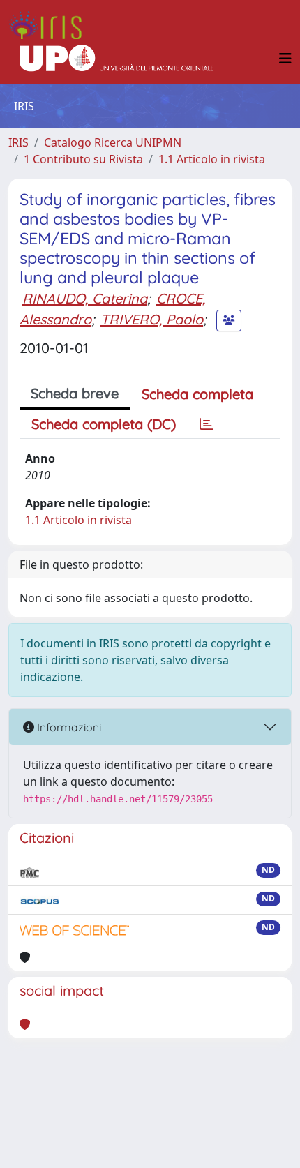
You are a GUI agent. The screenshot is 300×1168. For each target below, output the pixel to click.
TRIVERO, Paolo (151, 319)
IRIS (18, 142)
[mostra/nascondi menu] (285, 59)
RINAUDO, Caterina (84, 298)
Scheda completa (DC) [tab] (103, 424)
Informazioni (67, 727)
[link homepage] (50, 25)
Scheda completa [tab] (197, 394)
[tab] (206, 424)
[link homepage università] (116, 58)
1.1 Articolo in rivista (211, 159)
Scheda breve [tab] (75, 393)
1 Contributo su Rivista (83, 159)
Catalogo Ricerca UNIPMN (112, 142)
